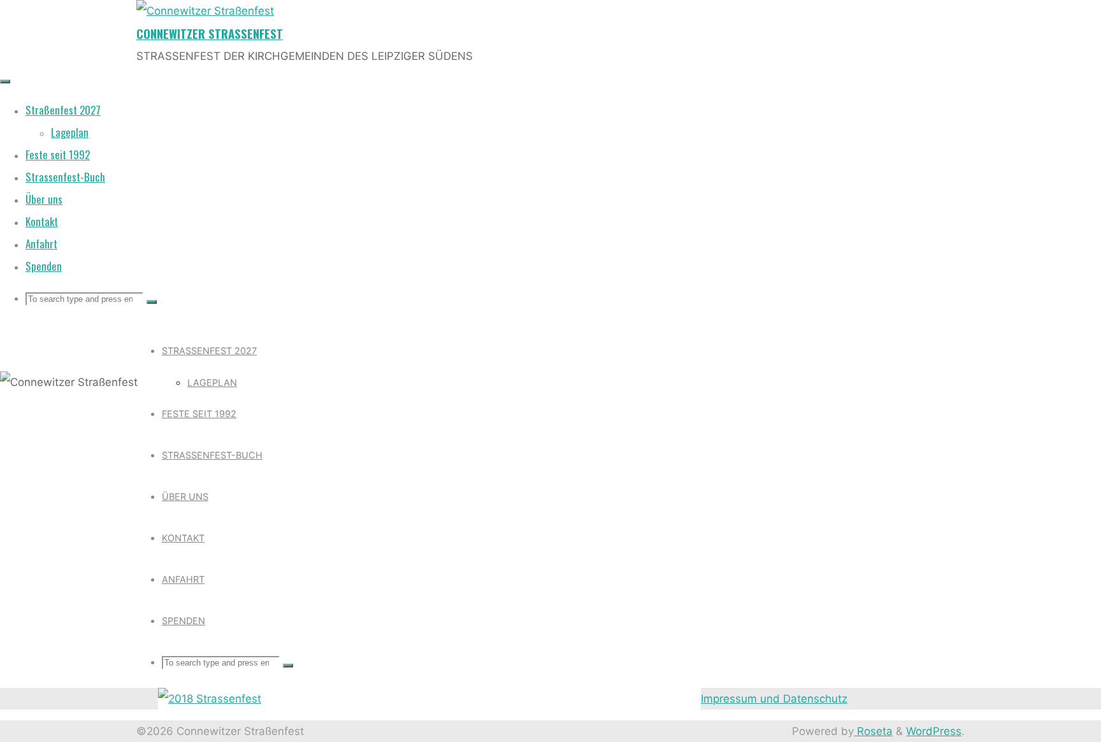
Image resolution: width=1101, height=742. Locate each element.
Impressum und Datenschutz (774, 698)
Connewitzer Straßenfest (209, 33)
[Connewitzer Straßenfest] (205, 10)
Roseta (873, 731)
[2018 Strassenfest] (209, 698)
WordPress (933, 731)
